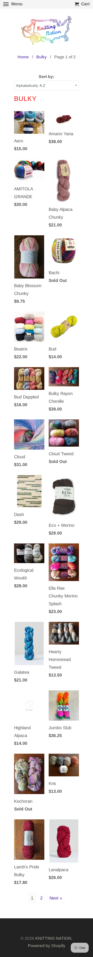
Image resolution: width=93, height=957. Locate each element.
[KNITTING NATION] (46, 30)
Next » (56, 898)
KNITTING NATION (53, 938)
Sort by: (46, 76)
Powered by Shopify (46, 945)
